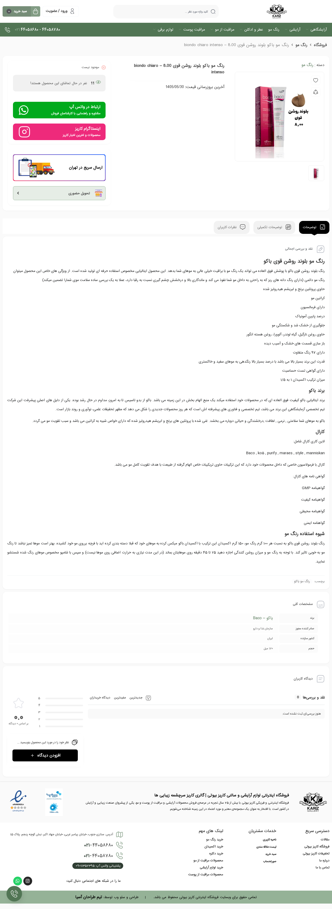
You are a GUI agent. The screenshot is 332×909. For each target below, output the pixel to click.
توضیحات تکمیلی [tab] (270, 227)
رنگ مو (301, 45)
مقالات (325, 839)
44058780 (98, 856)
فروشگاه (320, 45)
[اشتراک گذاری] (315, 92)
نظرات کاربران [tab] (228, 227)
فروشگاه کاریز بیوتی (316, 846)
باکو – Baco (263, 618)
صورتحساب (269, 861)
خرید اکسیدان (213, 846)
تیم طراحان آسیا (88, 897)
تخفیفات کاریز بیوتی (316, 853)
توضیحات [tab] (310, 227)
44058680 (98, 845)
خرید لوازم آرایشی (211, 867)
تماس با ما (322, 867)
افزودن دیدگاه (48, 755)
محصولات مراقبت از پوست (205, 874)
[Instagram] (27, 881)
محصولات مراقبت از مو (208, 860)
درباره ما (324, 860)
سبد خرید (270, 854)
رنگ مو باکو (302, 581)
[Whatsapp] (17, 881)
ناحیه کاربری (269, 840)
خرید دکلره (216, 853)
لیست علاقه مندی (266, 847)
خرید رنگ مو (214, 839)
